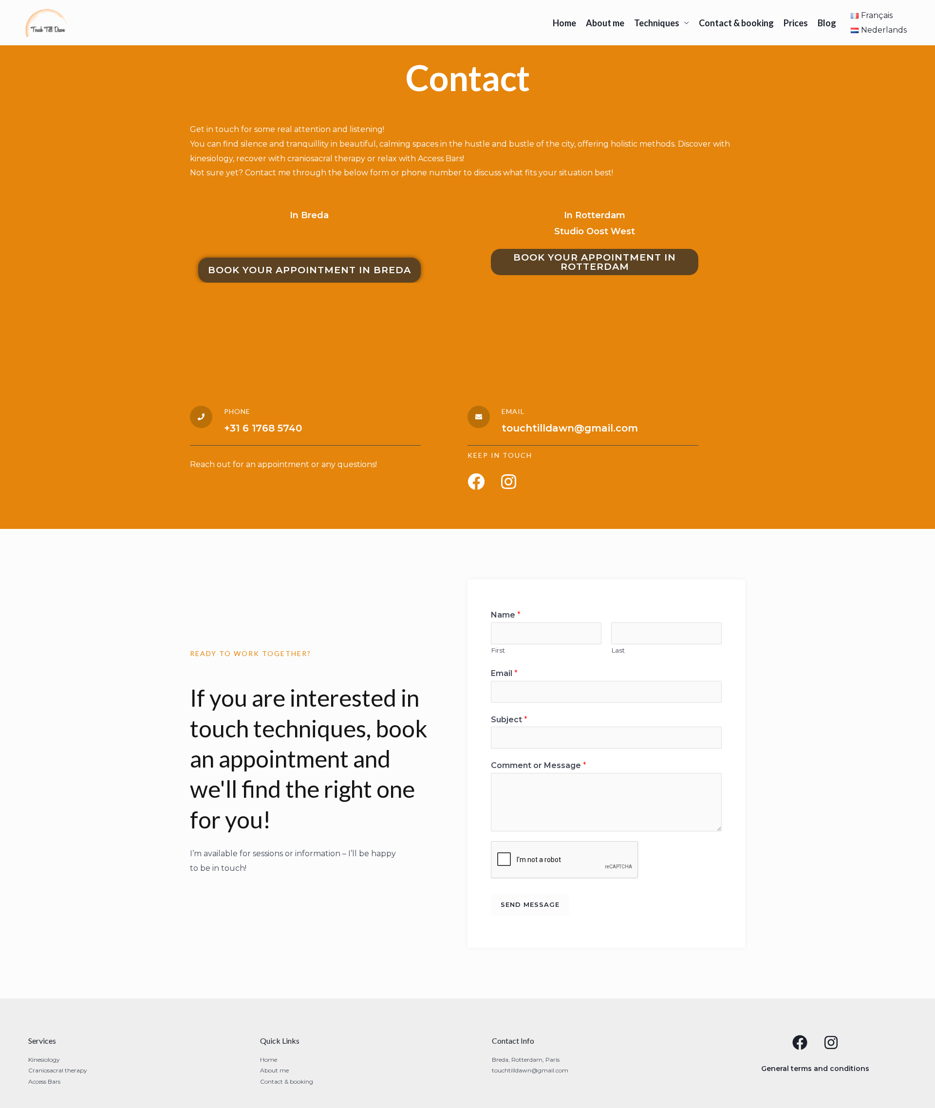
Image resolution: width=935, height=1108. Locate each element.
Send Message (530, 904)
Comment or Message (538, 765)
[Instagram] (831, 1042)
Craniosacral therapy (57, 1070)
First (498, 650)
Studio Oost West (594, 231)
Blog (827, 23)
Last (618, 650)
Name (506, 615)
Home (564, 23)
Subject (509, 719)
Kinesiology (44, 1059)
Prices (796, 23)
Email (504, 673)
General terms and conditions (815, 1068)
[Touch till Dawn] (46, 22)
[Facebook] (799, 1042)
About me (605, 23)
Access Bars (44, 1081)
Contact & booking (736, 23)
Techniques (656, 23)
